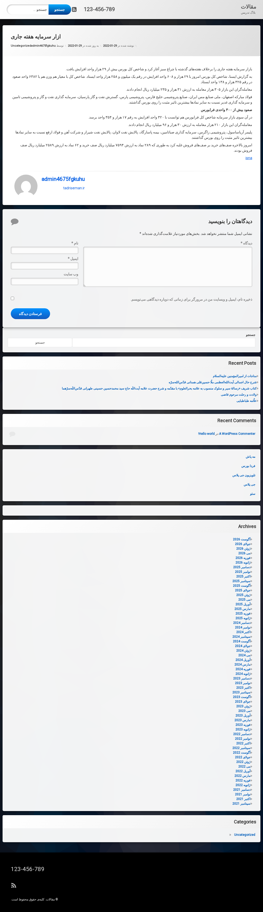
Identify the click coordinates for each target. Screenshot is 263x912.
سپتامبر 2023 (241, 692)
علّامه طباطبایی (247, 401)
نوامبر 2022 (242, 738)
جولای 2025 (242, 590)
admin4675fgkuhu (43, 45)
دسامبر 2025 (241, 567)
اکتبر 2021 (243, 799)
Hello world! (206, 434)
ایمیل (73, 259)
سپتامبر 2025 (241, 581)
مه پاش (250, 456)
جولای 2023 (242, 701)
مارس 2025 (242, 609)
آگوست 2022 (241, 752)
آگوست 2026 (241, 539)
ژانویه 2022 (243, 785)
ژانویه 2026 (243, 562)
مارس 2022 (242, 776)
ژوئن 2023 (243, 706)
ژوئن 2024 (243, 650)
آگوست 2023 (241, 697)
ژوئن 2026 (243, 548)
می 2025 (244, 599)
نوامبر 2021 (242, 794)
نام (74, 243)
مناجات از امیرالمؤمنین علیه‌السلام (235, 376)
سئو (252, 494)
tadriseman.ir (74, 188)
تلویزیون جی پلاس (243, 475)
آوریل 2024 (243, 660)
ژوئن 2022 (243, 762)
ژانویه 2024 (243, 674)
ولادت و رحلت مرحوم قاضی (239, 394)
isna (249, 158)
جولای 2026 (242, 544)
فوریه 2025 (243, 613)
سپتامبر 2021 (241, 803)
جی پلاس (249, 484)
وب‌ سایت (71, 274)
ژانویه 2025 (243, 618)
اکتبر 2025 (243, 576)
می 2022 (244, 766)
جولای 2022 (242, 757)
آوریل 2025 (243, 604)
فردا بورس (248, 466)
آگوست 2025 (241, 585)
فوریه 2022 (243, 780)
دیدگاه (246, 243)
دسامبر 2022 (241, 734)
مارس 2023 (242, 720)
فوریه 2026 (243, 558)
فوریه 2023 (243, 725)
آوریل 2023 (243, 715)
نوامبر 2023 (242, 683)
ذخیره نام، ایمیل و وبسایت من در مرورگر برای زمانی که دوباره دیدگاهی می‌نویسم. (191, 299)
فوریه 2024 (243, 669)
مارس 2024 (242, 664)
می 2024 (244, 655)
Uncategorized (21, 45)
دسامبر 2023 (241, 678)
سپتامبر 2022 (241, 748)
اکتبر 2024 (243, 632)
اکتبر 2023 (243, 687)
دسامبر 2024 (241, 623)
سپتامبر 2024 (241, 636)
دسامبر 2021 (241, 789)
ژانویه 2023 (243, 729)
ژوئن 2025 (243, 595)
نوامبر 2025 (242, 572)
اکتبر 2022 (243, 743)
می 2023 (244, 711)
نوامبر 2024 (242, 627)
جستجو (250, 335)
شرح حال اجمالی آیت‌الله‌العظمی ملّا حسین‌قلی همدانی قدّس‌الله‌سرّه (213, 382)
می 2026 (244, 553)
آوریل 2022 (243, 771)
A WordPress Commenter (237, 434)
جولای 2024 (242, 646)
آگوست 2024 (241, 641)
